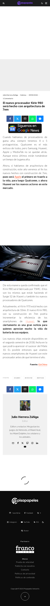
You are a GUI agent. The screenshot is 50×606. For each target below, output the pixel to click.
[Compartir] (10, 119)
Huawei (30, 321)
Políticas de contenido (25, 577)
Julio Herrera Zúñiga (10, 95)
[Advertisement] (25, 36)
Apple (17, 176)
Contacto (25, 570)
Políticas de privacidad (25, 573)
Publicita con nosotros (25, 566)
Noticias (23, 95)
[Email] (25, 119)
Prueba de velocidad (25, 562)
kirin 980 (29, 378)
